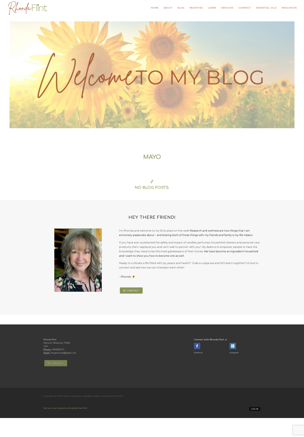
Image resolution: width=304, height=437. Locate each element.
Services (227, 8)
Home (154, 8)
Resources (289, 8)
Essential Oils (266, 8)
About (168, 8)
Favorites (196, 8)
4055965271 (58, 349)
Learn (212, 8)
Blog (180, 8)
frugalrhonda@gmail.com (63, 352)
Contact (133, 290)
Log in (254, 409)
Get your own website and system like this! (65, 408)
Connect (244, 8)
